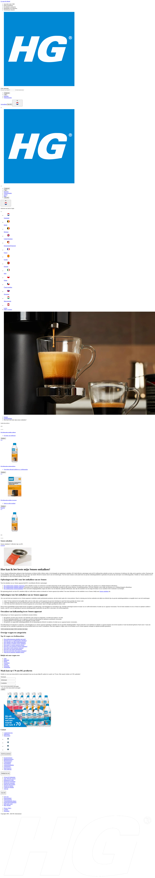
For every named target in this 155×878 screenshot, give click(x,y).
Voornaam (3, 677)
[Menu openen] (1, 107)
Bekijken (3, 438)
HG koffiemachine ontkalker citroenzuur (14, 585)
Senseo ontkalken (104, 591)
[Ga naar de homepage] (77, 49)
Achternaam (4, 680)
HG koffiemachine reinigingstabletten (13, 588)
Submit (3, 689)
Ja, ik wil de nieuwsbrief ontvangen (10, 686)
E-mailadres (4, 683)
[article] (77, 448)
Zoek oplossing (4, 88)
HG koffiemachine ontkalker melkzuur (14, 587)
